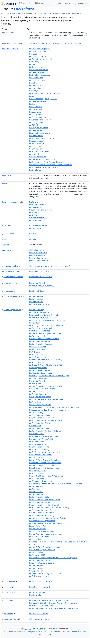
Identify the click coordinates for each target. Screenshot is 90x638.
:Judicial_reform (36, 143)
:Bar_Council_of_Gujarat (40, 428)
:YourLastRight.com (38, 552)
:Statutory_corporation (39, 75)
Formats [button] (40, 3)
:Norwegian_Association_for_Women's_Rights (49, 375)
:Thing (32, 239)
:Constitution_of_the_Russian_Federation (47, 162)
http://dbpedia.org (46, 13)
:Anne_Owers (35, 402)
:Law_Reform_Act (37, 526)
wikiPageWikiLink (10, 48)
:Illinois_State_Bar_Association (42, 317)
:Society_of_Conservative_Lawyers (44, 436)
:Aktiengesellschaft (38, 367)
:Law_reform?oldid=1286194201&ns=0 (49, 266)
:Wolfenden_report (38, 357)
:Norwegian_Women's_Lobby (42, 439)
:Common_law (36, 77)
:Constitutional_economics (41, 120)
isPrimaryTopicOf (10, 271)
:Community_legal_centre (40, 481)
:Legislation (35, 88)
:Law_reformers (36, 299)
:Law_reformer (36, 296)
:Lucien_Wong (36, 412)
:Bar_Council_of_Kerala (39, 502)
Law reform (24, 8)
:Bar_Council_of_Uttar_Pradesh (43, 510)
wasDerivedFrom (11, 266)
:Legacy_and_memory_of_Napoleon (45, 573)
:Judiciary (34, 62)
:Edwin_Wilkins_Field (38, 378)
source (6, 175)
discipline (9, 581)
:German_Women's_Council (41, 563)
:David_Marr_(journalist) (40, 404)
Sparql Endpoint (81, 3)
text (5, 183)
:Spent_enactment (37, 346)
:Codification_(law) (38, 117)
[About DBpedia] (8, 3)
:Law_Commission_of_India (41, 465)
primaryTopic (11, 619)
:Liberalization (36, 135)
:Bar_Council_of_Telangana (41, 344)
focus (8, 587)
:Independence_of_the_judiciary (43, 167)
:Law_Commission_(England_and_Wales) (47, 386)
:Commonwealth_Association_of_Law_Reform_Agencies (53, 557)
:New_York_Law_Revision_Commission (46, 534)
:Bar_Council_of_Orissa (39, 560)
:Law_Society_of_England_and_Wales (45, 333)
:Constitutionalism (38, 80)
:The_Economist (36, 114)
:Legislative (34, 154)
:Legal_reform (36, 301)
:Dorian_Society (36, 309)
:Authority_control (37, 204)
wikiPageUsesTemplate (13, 202)
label (5, 244)
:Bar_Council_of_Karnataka (41, 341)
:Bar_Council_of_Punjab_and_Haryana (45, 431)
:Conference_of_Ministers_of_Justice (45, 452)
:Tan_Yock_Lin (36, 491)
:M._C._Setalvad (36, 473)
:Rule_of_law (35, 106)
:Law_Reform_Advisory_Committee (44, 460)
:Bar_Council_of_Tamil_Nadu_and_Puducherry (49, 507)
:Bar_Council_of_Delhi (39, 497)
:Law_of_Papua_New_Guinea (42, 389)
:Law (32, 64)
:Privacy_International (39, 312)
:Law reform (37, 250)
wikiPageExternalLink (12, 43)
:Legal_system (36, 130)
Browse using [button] (26, 3)
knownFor (9, 283)
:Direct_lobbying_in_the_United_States (46, 476)
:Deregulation (36, 122)
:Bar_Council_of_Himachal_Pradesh (44, 499)
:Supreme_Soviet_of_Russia (41, 138)
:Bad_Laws (34, 489)
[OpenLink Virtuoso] (25, 628)
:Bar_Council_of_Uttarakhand (42, 513)
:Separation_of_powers (39, 48)
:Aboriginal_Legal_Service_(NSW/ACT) (45, 360)
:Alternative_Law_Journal (40, 276)
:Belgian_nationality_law (40, 397)
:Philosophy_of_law (38, 146)
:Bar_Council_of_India (39, 447)
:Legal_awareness (37, 101)
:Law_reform (35, 149)
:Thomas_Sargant (37, 394)
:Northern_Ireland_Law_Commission (45, 462)
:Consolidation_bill (38, 56)
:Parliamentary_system (39, 370)
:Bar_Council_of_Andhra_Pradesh (44, 338)
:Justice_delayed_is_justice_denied (44, 468)
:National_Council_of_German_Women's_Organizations (53, 603)
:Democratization (37, 51)
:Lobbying (34, 91)
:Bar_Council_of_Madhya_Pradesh (44, 505)
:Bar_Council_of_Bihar (39, 494)
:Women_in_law (36, 441)
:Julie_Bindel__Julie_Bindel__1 (42, 285)
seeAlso (8, 613)
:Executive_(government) (40, 59)
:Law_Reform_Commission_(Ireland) (45, 547)
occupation (10, 291)
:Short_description (38, 218)
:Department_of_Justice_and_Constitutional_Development (54, 407)
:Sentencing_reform (38, 613)
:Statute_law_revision (39, 151)
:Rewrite (33, 202)
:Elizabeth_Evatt (36, 291)
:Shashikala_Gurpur (38, 444)
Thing (18, 13)
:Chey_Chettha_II (37, 457)
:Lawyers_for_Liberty (38, 391)
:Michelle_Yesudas (37, 478)
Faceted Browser (63, 3)
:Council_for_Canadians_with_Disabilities (47, 320)
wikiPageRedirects (13, 296)
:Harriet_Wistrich (37, 283)
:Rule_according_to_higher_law (43, 99)
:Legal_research (36, 72)
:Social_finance (36, 433)
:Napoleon (34, 323)
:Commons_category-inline (41, 210)
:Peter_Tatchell (36, 354)
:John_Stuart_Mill (37, 349)
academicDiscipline (13, 276)
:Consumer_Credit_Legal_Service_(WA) (46, 399)
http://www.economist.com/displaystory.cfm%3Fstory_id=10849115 (57, 43)
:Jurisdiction (35, 96)
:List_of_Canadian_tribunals (41, 531)
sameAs (6, 250)
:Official (33, 125)
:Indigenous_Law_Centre (40, 455)
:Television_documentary (40, 373)
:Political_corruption (38, 69)
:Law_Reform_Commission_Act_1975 (45, 159)
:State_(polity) (36, 67)
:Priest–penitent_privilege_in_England (45, 523)
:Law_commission (37, 528)
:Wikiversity (35, 220)
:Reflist (33, 215)
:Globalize (34, 212)
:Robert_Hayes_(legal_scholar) (42, 521)
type (5, 239)
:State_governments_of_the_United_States (47, 325)
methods (9, 600)
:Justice (33, 83)
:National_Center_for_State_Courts (44, 93)
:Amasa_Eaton (36, 539)
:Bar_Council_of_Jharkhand (41, 418)
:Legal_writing (36, 141)
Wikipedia (32, 631)
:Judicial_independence (39, 133)
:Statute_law (35, 170)
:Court (33, 104)
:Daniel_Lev (35, 426)
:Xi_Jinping (34, 352)
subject (6, 226)
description (8, 32)
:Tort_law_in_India (37, 336)
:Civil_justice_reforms (39, 304)
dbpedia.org (76, 13)
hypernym (8, 234)
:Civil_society (35, 109)
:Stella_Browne (36, 362)
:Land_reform (36, 85)
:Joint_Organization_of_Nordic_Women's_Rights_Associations (55, 484)
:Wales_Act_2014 (37, 555)
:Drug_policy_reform (38, 128)
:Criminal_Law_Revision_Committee (44, 315)
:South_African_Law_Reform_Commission (47, 410)
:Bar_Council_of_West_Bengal (42, 515)
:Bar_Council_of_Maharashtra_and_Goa (46, 420)
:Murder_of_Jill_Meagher (40, 449)
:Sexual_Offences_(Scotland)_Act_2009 (46, 365)
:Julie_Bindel (35, 383)
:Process (33, 234)
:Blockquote (35, 207)
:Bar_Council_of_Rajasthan (41, 423)
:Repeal (33, 54)
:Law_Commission (37, 157)
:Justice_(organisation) (39, 331)
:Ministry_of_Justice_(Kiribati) (42, 550)
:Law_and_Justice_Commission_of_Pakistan (48, 518)
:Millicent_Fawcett (37, 470)
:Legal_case (35, 112)
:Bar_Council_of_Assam (39, 415)
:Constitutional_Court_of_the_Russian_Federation (50, 164)
